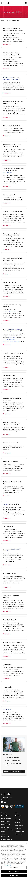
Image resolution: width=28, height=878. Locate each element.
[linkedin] (2, 802)
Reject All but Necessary (13, 871)
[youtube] (5, 802)
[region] (14, 859)
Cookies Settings (14, 867)
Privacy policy (7, 864)
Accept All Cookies (14, 875)
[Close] (26, 843)
